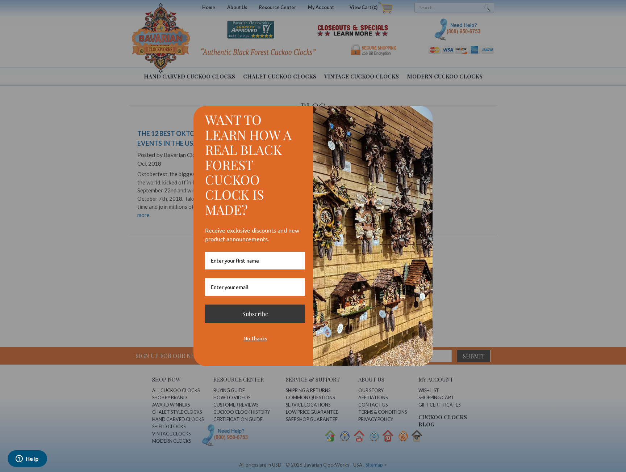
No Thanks (255, 338)
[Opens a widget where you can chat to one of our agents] (27, 459)
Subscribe (255, 314)
